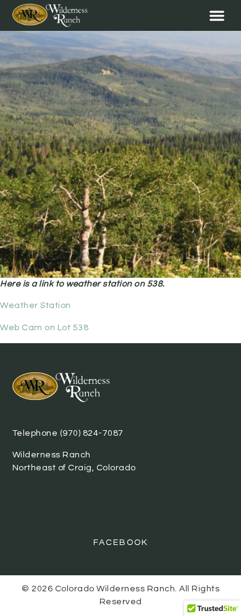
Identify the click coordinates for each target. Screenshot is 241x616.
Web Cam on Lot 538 (44, 327)
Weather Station (37, 305)
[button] (217, 16)
